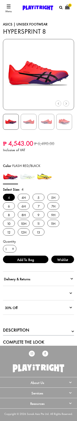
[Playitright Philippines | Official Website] (38, 7)
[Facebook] (45, 354)
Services (37, 392)
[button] (58, 103)
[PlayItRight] (38, 367)
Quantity (9, 241)
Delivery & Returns (17, 278)
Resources (37, 403)
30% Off (11, 307)
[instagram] (32, 354)
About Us (37, 382)
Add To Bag (25, 259)
